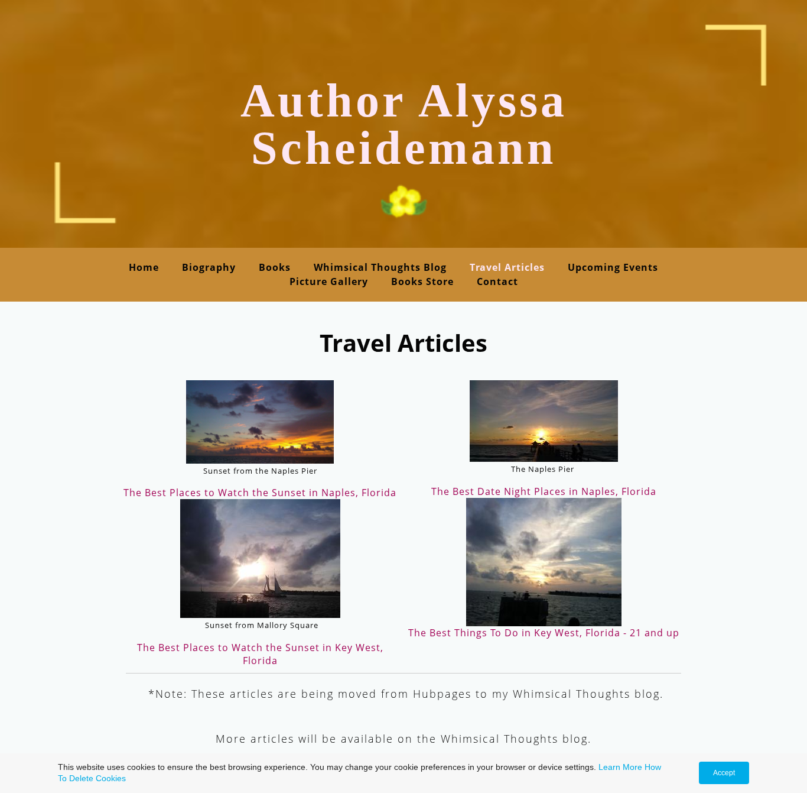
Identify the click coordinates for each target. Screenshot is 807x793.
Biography (209, 267)
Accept (724, 773)
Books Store (422, 281)
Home (144, 267)
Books (275, 267)
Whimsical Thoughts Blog (380, 267)
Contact (497, 281)
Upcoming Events (613, 267)
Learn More (620, 767)
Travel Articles (507, 267)
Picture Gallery (328, 281)
